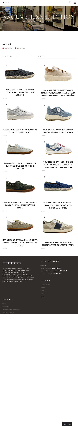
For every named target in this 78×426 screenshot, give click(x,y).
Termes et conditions (8, 313)
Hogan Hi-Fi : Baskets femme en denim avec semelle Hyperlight (58, 131)
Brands (42, 294)
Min (8, 48)
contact (4, 303)
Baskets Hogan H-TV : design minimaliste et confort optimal (58, 244)
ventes (42, 297)
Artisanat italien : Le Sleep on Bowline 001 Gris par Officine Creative (20, 92)
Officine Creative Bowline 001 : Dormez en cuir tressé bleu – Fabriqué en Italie (58, 205)
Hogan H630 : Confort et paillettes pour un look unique (20, 131)
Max (21, 48)
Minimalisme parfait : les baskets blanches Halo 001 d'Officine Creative (20, 166)
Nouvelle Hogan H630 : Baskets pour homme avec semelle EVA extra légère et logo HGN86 (58, 165)
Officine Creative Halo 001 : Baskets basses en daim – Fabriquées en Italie (20, 205)
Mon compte (5, 307)
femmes (43, 291)
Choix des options (6, 65)
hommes (43, 288)
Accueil (25, 21)
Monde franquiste (45, 284)
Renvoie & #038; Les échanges (10, 310)
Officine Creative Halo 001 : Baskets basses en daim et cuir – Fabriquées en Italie (20, 243)
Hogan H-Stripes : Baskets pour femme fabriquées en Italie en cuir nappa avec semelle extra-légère (58, 93)
